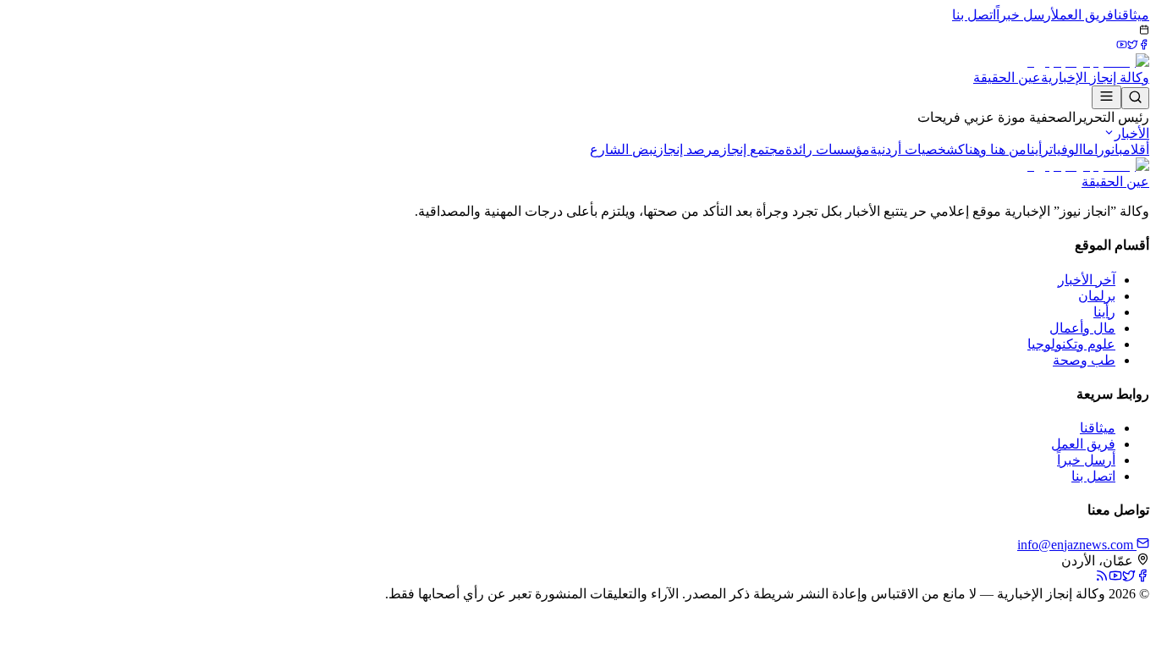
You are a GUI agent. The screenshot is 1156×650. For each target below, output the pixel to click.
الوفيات (1065, 149)
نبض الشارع (623, 149)
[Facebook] (1143, 45)
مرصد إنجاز (688, 149)
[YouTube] (1121, 45)
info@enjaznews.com (1077, 544)
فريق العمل (1082, 15)
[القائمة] (1106, 97)
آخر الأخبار (1086, 280)
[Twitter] (1132, 45)
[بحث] (1135, 98)
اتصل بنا (974, 15)
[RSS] (1102, 577)
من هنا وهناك (992, 149)
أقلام (1136, 149)
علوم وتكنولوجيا (1071, 344)
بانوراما (1102, 149)
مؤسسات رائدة (827, 149)
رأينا (1038, 149)
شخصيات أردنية (914, 149)
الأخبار (1132, 133)
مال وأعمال (1082, 328)
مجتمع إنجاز (752, 149)
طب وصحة (1084, 360)
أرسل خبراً (1023, 15)
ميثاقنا (1131, 15)
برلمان (1096, 296)
